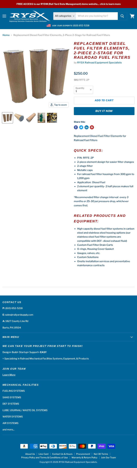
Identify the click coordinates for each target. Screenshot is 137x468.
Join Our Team (108, 457)
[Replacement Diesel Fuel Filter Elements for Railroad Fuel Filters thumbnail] (7, 117)
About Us (30, 454)
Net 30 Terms (101, 454)
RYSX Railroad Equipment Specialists (99, 62)
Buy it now (104, 111)
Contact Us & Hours (62, 454)
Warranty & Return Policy (84, 457)
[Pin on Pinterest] (92, 127)
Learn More (9, 374)
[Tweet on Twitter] (81, 127)
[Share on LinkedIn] (87, 127)
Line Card (43, 454)
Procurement (83, 454)
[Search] (122, 16)
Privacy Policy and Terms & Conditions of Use (44, 457)
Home (6, 35)
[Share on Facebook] (76, 127)
